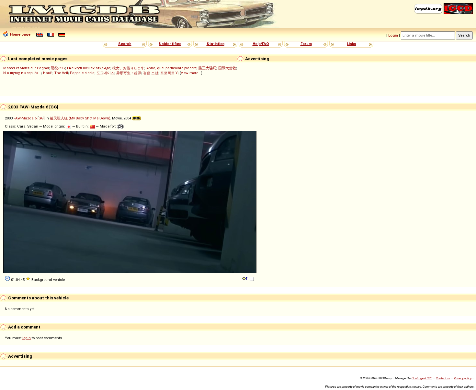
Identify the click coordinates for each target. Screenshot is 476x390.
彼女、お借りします (128, 68)
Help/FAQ (261, 43)
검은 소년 (150, 73)
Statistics (215, 43)
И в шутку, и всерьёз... (22, 73)
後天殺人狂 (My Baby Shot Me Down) (80, 118)
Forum (306, 43)
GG (41, 118)
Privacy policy (462, 378)
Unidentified (170, 43)
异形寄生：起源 (128, 73)
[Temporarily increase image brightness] (245, 278)
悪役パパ (58, 68)
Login (393, 35)
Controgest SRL (422, 378)
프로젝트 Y (169, 73)
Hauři (47, 73)
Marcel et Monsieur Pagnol (26, 68)
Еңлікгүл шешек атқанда (88, 68)
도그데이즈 (105, 73)
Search (124, 43)
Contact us (443, 378)
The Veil (61, 73)
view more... (191, 73)
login (26, 338)
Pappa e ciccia (82, 73)
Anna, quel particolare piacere (171, 68)
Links (351, 43)
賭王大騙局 (207, 68)
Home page (20, 34)
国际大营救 (227, 68)
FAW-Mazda (24, 118)
